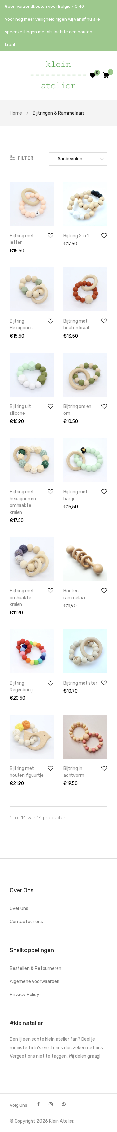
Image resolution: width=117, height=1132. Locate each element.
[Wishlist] (93, 76)
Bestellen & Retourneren (35, 968)
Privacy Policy (24, 994)
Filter (25, 158)
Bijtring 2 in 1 (76, 236)
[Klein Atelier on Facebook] (38, 1104)
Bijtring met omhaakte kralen (22, 597)
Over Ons (19, 908)
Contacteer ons (26, 921)
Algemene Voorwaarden (34, 981)
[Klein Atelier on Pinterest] (64, 1104)
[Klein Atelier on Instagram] (51, 1104)
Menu (12, 76)
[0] (106, 75)
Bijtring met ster (80, 683)
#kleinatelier (26, 1023)
